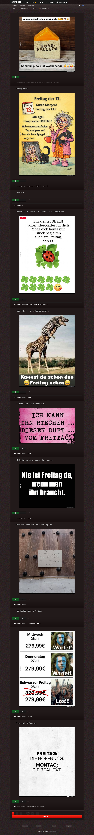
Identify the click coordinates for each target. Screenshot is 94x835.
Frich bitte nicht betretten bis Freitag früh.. (35, 525)
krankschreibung (32, 623)
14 (28, 813)
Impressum (45, 831)
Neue (41, 2)
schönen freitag (55, 82)
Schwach (22, 77)
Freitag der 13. (22, 89)
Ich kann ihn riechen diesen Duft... (31, 404)
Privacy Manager (52, 831)
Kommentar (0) (19, 82)
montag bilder (41, 806)
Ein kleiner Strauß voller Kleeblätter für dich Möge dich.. (40, 212)
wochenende (34, 82)
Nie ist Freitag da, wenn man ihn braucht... (34, 460)
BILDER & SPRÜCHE (24, 8)
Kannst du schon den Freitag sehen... (32, 311)
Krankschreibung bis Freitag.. (29, 611)
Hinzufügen (63, 2)
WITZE (14, 8)
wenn (33, 518)
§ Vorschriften (31, 5)
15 (33, 813)
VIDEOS (34, 8)
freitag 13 (37, 186)
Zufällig (51, 2)
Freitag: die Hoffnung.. (26, 723)
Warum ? (20, 193)
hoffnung (34, 806)
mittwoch (30, 716)
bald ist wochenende (44, 82)
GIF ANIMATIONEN (44, 8)
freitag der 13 (30, 186)
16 (37, 813)
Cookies (40, 831)
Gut (15, 77)
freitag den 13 (44, 186)
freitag (28, 82)
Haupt (27, 2)
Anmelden (14, 5)
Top (34, 2)
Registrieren (22, 5)
